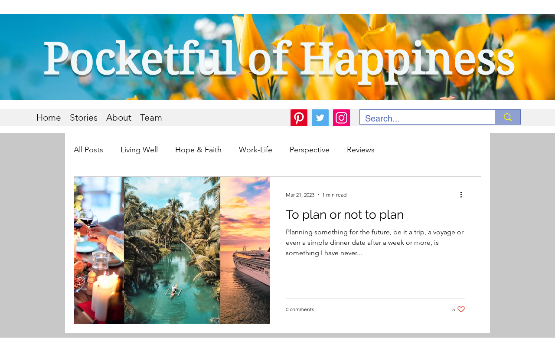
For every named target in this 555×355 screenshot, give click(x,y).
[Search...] (507, 117)
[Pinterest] (299, 117)
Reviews (361, 149)
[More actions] (464, 194)
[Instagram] (341, 117)
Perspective (310, 149)
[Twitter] (320, 117)
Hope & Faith (198, 149)
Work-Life (255, 149)
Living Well (139, 149)
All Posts (88, 149)
